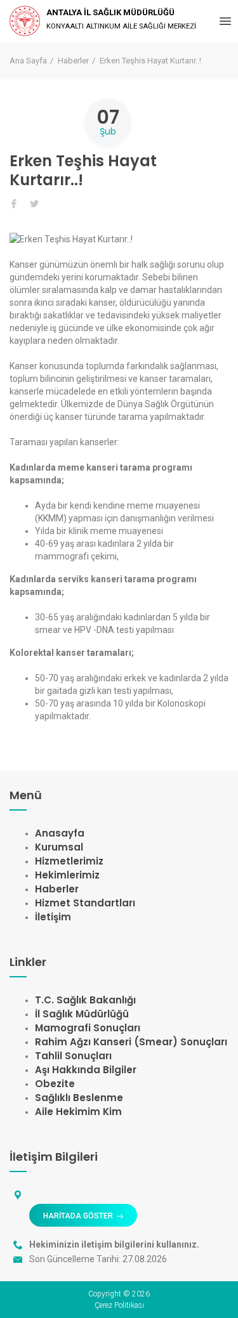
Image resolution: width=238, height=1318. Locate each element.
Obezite (55, 1083)
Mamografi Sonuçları (87, 1027)
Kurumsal (59, 847)
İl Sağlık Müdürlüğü (82, 1014)
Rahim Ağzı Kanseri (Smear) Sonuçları (131, 1041)
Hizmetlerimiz (69, 861)
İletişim (53, 916)
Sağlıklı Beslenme (79, 1097)
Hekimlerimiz (67, 875)
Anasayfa (59, 833)
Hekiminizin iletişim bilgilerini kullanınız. (114, 1244)
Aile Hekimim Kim (78, 1111)
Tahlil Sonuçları (73, 1055)
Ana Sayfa (28, 60)
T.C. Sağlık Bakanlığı (85, 1000)
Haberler (73, 60)
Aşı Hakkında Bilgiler (85, 1069)
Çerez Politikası (119, 1305)
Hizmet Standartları (85, 903)
